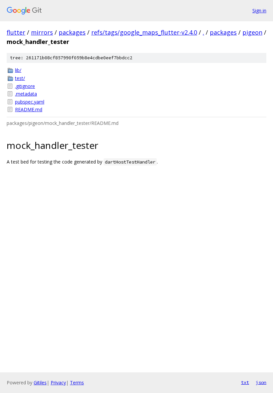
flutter (16, 32)
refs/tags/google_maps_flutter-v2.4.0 (144, 32)
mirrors (42, 32)
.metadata (26, 94)
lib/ (18, 70)
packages (72, 32)
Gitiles (40, 382)
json (261, 382)
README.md (28, 109)
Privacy (58, 382)
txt (245, 382)
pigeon (252, 32)
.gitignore (25, 86)
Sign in (259, 10)
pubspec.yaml (29, 102)
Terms (77, 382)
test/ (20, 78)
